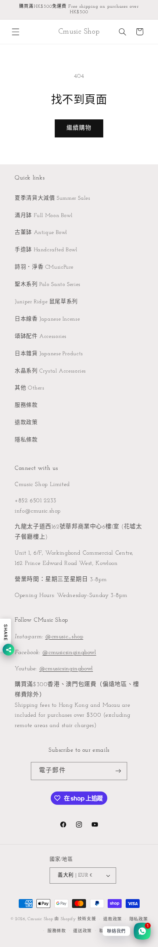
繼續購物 (79, 128)
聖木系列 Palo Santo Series (47, 284)
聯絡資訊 (108, 931)
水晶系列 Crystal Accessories (50, 371)
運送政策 (82, 931)
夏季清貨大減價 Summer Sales (52, 198)
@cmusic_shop (64, 637)
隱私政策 (138, 919)
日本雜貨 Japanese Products (49, 354)
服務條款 (26, 405)
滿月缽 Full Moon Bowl (43, 216)
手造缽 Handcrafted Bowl (46, 250)
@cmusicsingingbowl (69, 653)
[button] (15, 31)
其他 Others (29, 388)
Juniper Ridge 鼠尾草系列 (46, 302)
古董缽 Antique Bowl (41, 232)
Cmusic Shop (40, 919)
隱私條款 (26, 440)
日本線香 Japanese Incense (47, 319)
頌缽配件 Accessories (41, 336)
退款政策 (26, 423)
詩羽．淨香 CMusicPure (44, 267)
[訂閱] (117, 771)
